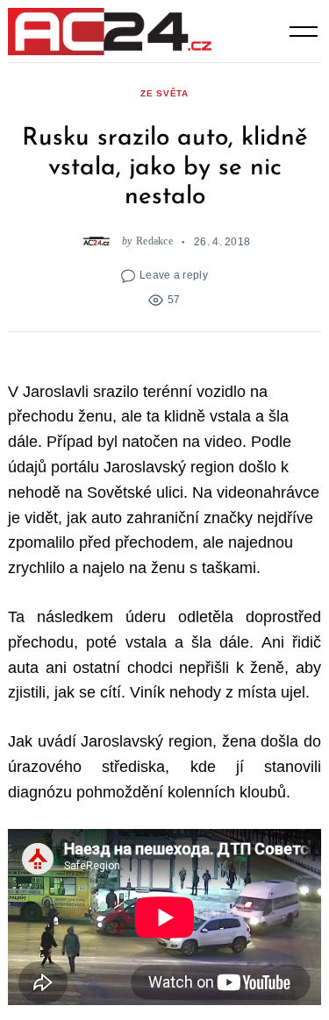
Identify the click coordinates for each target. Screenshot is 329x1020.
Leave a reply (173, 274)
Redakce (154, 241)
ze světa (164, 93)
